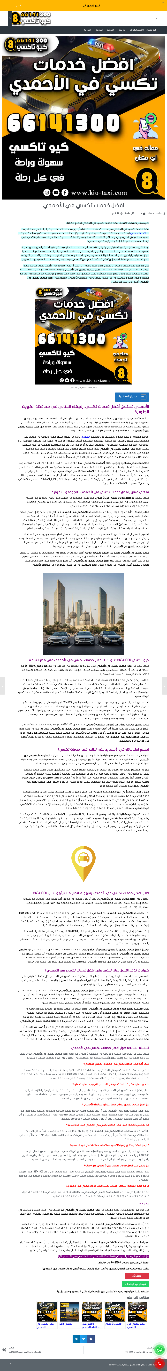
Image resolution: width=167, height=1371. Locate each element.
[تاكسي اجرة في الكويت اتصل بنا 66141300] (164, 686)
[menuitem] (143, 30)
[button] (91, 1339)
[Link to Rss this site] (10, 18)
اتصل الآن (136, 1276)
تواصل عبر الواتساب (135, 1284)
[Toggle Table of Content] (142, 397)
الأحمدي (85, 436)
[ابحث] (80, 30)
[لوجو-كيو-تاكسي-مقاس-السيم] (29, 18)
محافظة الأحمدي (139, 233)
